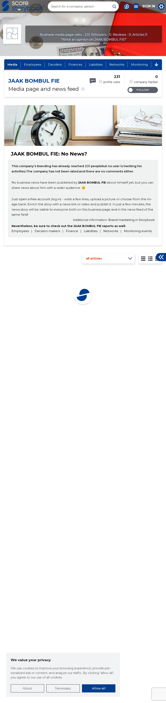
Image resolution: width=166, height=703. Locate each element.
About (27, 688)
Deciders (55, 64)
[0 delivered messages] (93, 81)
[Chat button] (126, 6)
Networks (116, 64)
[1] (143, 258)
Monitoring (139, 64)
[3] (150, 258)
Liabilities (96, 64)
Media (12, 64)
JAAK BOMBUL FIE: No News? (49, 154)
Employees (32, 64)
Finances (75, 64)
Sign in (148, 6)
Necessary (63, 688)
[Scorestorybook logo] (23, 6)
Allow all (98, 688)
